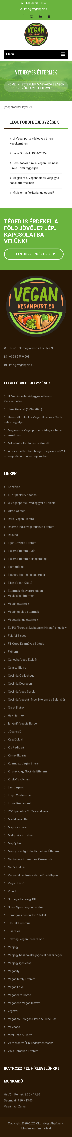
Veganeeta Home (19, 995)
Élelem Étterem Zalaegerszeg (27, 559)
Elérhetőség (16, 567)
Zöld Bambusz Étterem (23, 1051)
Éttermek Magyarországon (43, 84)
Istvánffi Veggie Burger (23, 723)
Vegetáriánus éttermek (23, 620)
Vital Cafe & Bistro (20, 1035)
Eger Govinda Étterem (22, 543)
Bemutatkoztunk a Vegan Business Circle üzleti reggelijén (33, 419)
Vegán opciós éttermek (23, 612)
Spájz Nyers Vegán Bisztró (25, 907)
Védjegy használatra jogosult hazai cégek (35, 955)
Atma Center (16, 511)
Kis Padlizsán (16, 747)
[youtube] (49, 16)
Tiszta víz (14, 931)
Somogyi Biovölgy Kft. (22, 899)
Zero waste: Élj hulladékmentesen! (30, 1043)
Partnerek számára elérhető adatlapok (33, 875)
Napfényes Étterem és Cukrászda (30, 859)
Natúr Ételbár (16, 867)
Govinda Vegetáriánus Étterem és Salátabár (36, 699)
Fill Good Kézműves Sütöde (26, 643)
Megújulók (14, 843)
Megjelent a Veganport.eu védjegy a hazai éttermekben (33, 432)
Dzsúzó (13, 535)
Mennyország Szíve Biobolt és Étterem (33, 851)
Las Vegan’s (16, 787)
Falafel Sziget (17, 635)
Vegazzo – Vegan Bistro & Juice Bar (32, 1019)
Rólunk (12, 891)
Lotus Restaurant (19, 803)
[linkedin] (40, 16)
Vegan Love (16, 987)
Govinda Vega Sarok (21, 691)
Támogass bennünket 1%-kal (27, 915)
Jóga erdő (14, 731)
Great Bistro (16, 707)
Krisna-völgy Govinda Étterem (27, 771)
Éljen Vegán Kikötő (20, 583)
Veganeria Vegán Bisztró (24, 1003)
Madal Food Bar (18, 819)
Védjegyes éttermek (21, 596)
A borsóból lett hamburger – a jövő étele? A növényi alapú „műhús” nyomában (35, 453)
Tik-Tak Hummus (19, 923)
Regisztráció (16, 883)
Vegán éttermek (18, 604)
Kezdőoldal (15, 739)
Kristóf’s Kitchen (19, 779)
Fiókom (13, 651)
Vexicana (14, 1027)
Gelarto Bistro (17, 667)
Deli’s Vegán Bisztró (21, 519)
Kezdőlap (14, 487)
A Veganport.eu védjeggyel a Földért (31, 503)
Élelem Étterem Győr (21, 551)
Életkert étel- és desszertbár (26, 575)
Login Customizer (19, 795)
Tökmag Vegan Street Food (26, 939)
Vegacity (13, 971)
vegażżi (13, 1011)
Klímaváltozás (17, 755)
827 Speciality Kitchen (22, 495)
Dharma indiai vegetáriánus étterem (31, 527)
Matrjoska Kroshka (20, 835)
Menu (10, 54)
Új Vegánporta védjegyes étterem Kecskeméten (28, 399)
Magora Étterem (18, 827)
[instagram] (31, 16)
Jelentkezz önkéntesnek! (34, 254)
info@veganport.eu (36, 9)
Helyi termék (16, 715)
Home (12, 84)
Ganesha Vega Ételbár (22, 659)
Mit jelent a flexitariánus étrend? (33, 192)
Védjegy (13, 947)
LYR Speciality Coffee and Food (28, 811)
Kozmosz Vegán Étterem (24, 763)
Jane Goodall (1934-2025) (30, 153)
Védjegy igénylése (19, 963)
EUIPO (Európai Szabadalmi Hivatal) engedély (37, 627)
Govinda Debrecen (20, 683)
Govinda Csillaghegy (21, 675)
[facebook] (23, 16)
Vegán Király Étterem (21, 979)
